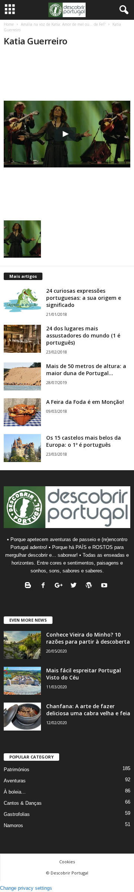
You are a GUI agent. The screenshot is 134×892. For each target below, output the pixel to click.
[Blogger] (29, 586)
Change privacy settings (26, 888)
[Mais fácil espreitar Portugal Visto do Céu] (22, 681)
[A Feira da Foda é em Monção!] (22, 412)
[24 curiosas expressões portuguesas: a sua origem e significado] (22, 301)
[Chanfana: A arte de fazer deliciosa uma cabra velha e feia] (22, 717)
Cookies (67, 861)
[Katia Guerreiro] (67, 134)
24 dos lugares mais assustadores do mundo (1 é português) (83, 335)
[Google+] (60, 586)
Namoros (13, 825)
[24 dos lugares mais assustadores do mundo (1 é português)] (22, 339)
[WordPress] (90, 586)
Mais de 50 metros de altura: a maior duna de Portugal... (86, 369)
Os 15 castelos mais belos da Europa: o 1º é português (83, 441)
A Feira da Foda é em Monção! (85, 401)
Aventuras (15, 780)
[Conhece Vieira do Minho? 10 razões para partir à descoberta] (22, 645)
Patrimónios (16, 769)
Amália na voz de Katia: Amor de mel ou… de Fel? (63, 24)
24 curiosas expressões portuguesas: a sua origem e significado (83, 297)
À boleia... (15, 792)
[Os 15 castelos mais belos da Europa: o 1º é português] (22, 448)
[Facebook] (44, 586)
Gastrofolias (17, 814)
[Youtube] (105, 586)
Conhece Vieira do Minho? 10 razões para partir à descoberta (88, 638)
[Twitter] (75, 586)
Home (9, 24)
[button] (122, 10)
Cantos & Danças (23, 803)
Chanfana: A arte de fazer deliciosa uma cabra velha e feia (88, 710)
